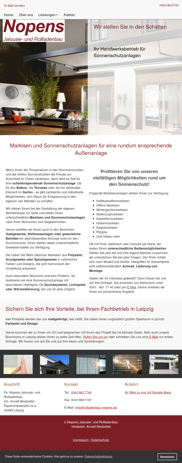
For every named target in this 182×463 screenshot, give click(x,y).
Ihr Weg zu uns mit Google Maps (148, 392)
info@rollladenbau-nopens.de (96, 407)
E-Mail (131, 287)
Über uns (26, 15)
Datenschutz (100, 440)
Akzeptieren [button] (167, 456)
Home (8, 15)
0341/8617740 (169, 5)
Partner (69, 15)
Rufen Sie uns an (95, 336)
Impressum (81, 440)
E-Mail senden (14, 5)
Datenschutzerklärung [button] (98, 456)
